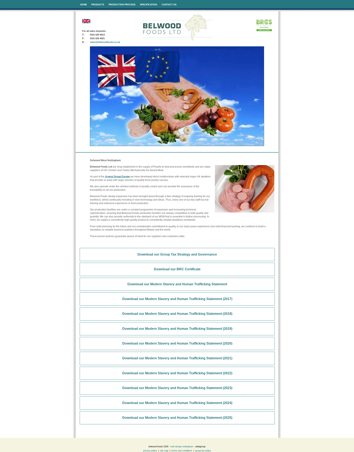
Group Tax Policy (203, 450)
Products (97, 4)
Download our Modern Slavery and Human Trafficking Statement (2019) (177, 328)
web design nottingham (181, 446)
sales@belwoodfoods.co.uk (105, 42)
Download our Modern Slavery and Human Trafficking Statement (177, 284)
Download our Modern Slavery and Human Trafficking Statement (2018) (177, 313)
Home (83, 4)
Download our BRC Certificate (177, 269)
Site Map (164, 450)
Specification (148, 4)
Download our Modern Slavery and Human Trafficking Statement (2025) (177, 417)
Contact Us (169, 4)
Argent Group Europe (117, 176)
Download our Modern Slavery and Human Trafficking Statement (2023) (177, 388)
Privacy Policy (150, 450)
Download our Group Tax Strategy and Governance (177, 254)
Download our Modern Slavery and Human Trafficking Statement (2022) (177, 373)
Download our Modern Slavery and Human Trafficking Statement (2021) (177, 358)
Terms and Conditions (181, 450)
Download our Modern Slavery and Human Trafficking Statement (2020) (177, 343)
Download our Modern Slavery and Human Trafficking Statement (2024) (177, 403)
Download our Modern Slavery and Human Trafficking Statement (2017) (177, 299)
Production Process (122, 4)
